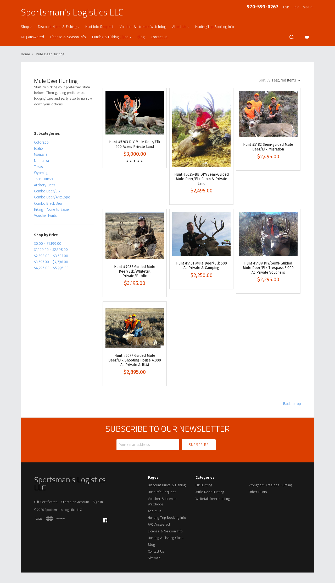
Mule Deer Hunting (210, 492)
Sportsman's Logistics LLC (72, 12)
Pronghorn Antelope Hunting (270, 485)
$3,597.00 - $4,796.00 (51, 262)
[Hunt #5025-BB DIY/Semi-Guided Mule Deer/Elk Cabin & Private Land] (201, 129)
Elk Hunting (204, 485)
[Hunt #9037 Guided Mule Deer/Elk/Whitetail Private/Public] (134, 235)
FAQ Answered (32, 37)
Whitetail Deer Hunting (213, 499)
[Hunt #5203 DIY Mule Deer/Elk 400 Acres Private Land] (134, 112)
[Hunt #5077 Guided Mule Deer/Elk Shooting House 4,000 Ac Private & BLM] (134, 326)
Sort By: (265, 80)
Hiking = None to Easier (52, 209)
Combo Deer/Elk (47, 191)
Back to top (292, 404)
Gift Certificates (46, 502)
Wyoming (41, 173)
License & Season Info (68, 37)
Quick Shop (134, 133)
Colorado (41, 142)
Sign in (307, 7)
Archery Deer (44, 185)
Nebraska (41, 161)
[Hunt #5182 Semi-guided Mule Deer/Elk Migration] (268, 114)
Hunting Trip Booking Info (214, 27)
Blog (140, 37)
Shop (25, 27)
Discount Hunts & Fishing (57, 27)
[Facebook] (105, 520)
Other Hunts (258, 492)
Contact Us (159, 37)
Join (296, 7)
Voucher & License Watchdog (143, 27)
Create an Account (75, 502)
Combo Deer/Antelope (52, 197)
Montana (40, 154)
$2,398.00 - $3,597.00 (51, 256)
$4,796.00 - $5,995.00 (51, 268)
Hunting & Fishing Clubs (111, 37)
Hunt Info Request (99, 27)
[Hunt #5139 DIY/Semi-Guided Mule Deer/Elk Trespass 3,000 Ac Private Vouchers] (268, 233)
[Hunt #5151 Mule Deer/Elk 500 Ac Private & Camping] (201, 233)
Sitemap (154, 558)
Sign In (98, 502)
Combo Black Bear (48, 203)
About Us (179, 27)
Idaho (38, 148)
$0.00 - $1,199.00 (47, 243)
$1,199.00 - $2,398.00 (51, 249)
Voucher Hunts (45, 215)
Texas (38, 167)
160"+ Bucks (43, 179)
